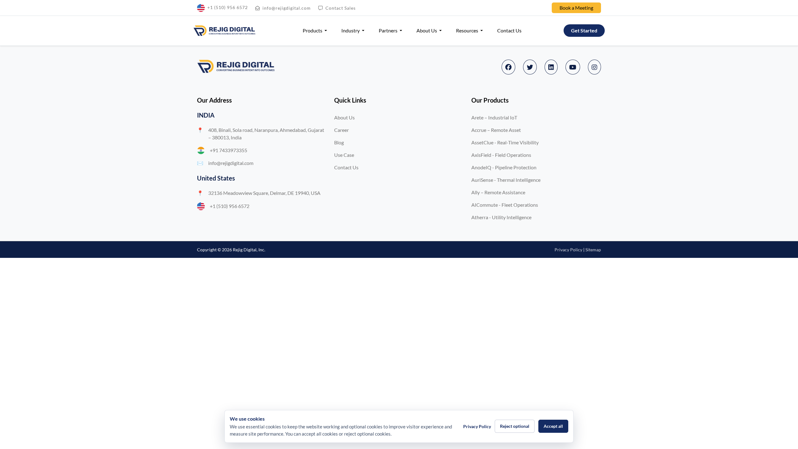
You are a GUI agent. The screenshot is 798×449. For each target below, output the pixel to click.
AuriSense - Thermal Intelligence (506, 180)
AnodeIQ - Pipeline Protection (503, 167)
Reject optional (514, 426)
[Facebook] (508, 67)
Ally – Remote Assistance (498, 192)
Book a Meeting (576, 8)
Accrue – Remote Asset (496, 130)
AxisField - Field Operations (501, 155)
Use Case (344, 155)
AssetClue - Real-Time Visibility (505, 142)
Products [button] (313, 30)
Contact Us (509, 30)
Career (341, 130)
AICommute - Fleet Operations (504, 205)
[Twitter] (530, 67)
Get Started (584, 30)
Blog (339, 142)
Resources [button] (467, 30)
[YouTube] (572, 67)
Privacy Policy (568, 249)
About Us (344, 117)
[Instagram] (594, 67)
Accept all (553, 426)
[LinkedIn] (551, 67)
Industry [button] (351, 30)
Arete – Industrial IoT (494, 117)
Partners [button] (388, 30)
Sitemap (593, 249)
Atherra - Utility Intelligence (501, 217)
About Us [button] (427, 30)
